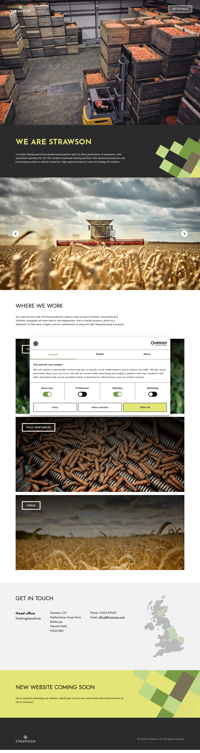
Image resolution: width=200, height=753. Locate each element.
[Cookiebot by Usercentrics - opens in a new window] (153, 343)
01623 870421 (108, 613)
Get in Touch (180, 8)
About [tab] (146, 354)
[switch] (82, 394)
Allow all (145, 407)
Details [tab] (100, 354)
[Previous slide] (15, 234)
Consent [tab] (53, 354)
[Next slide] (184, 234)
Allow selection (100, 407)
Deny (55, 407)
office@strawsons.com (111, 617)
